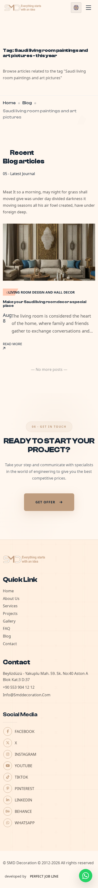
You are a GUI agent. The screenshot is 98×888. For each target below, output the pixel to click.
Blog (27, 102)
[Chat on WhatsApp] (85, 875)
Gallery (9, 621)
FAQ (6, 628)
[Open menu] (88, 7)
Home (9, 102)
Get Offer (45, 502)
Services (10, 605)
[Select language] (76, 7)
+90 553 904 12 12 (18, 687)
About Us (11, 598)
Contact (10, 643)
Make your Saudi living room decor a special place (44, 304)
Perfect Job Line (44, 876)
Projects (10, 613)
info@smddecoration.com (26, 694)
